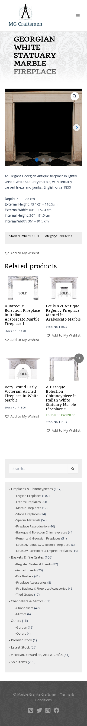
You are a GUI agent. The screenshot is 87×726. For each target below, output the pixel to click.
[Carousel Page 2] (43, 160)
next (76, 127)
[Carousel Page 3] (50, 160)
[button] (75, 96)
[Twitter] (39, 710)
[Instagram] (48, 710)
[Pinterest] (31, 710)
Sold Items (65, 236)
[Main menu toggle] (77, 15)
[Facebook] (56, 710)
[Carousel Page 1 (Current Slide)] (37, 160)
